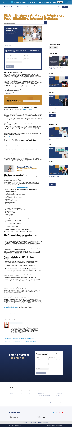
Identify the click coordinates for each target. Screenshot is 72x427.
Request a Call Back (32, 101)
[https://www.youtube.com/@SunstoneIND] (62, 412)
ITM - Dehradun (40, 393)
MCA (30, 393)
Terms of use (25, 422)
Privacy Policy (39, 422)
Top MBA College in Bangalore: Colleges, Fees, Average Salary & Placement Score (20, 341)
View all (51, 115)
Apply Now (60, 2)
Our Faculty (58, 395)
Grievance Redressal (32, 422)
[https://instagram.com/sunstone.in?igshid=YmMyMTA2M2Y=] (59, 412)
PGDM (55, 47)
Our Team (58, 391)
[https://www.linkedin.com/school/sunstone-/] (53, 412)
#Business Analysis (11, 313)
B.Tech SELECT (11, 393)
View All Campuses (41, 398)
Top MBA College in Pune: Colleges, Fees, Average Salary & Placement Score (19, 338)
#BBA (5, 313)
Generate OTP (9, 66)
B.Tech (10, 391)
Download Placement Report (56, 402)
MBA (51, 47)
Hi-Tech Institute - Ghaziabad (43, 391)
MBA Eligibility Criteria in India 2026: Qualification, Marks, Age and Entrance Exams (21, 340)
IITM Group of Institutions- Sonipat (44, 395)
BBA (21, 393)
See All (39, 336)
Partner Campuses (20, 6)
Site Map (11, 387)
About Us (27, 6)
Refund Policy (45, 422)
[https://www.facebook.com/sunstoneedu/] (56, 412)
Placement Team (59, 393)
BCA (30, 391)
